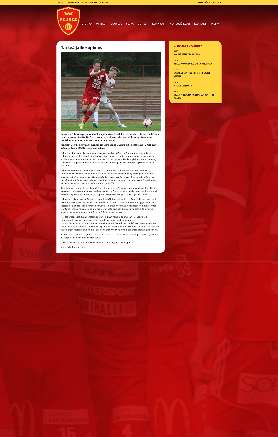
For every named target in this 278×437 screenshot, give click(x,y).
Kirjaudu (217, 2)
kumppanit (159, 23)
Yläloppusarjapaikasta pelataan (193, 63)
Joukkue (116, 23)
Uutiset (143, 23)
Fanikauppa (73, 2)
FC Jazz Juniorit (89, 2)
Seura (129, 23)
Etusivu (87, 23)
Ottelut (101, 23)
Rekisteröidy (204, 2)
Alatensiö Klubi (180, 23)
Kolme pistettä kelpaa (187, 54)
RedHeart (200, 23)
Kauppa (215, 23)
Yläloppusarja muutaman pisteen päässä (194, 97)
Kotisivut (60, 2)
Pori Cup (104, 2)
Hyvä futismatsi (183, 85)
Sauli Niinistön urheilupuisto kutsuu (192, 75)
